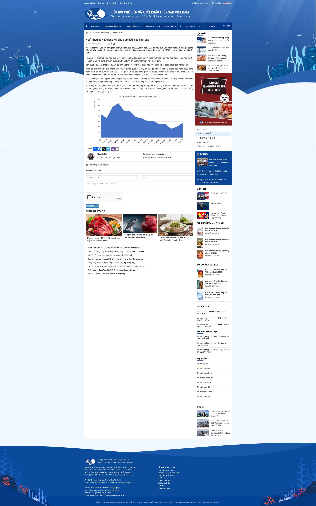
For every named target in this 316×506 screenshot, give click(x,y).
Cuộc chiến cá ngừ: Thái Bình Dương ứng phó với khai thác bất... (220, 422)
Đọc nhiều (201, 33)
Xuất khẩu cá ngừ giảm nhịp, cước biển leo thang (106, 274)
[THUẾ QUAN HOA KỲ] (203, 196)
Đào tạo (101, 3)
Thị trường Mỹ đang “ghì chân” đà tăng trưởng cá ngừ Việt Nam (112, 270)
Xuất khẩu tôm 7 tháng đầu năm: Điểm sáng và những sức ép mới (217, 58)
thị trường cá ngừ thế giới (99, 165)
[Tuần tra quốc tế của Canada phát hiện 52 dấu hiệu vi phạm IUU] (203, 432)
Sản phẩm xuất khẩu (112, 26)
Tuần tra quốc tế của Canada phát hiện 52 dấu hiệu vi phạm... (220, 432)
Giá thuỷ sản (203, 306)
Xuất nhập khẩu (204, 134)
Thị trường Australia (204, 373)
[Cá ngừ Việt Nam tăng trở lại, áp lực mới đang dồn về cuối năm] (140, 223)
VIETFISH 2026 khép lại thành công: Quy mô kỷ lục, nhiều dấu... (219, 162)
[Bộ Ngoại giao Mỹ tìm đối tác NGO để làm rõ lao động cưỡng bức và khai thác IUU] (203, 413)
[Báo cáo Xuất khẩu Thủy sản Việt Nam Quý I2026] (200, 284)
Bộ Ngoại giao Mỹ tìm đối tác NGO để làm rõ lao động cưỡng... (220, 413)
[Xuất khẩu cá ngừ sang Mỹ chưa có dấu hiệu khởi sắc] (139, 120)
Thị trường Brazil (203, 396)
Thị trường (202, 358)
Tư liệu (201, 26)
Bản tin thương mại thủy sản (210, 223)
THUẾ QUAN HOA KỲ (219, 193)
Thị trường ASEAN (204, 382)
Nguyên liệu (202, 129)
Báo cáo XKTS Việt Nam (207, 265)
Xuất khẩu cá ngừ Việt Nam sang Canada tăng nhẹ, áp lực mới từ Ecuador (116, 252)
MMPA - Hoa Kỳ (217, 203)
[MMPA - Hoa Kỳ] (203, 206)
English (229, 3)
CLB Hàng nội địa (126, 3)
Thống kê (148, 26)
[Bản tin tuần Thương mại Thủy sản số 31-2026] (200, 231)
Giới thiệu (95, 26)
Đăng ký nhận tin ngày (201, 3)
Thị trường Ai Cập (203, 368)
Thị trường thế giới (206, 138)
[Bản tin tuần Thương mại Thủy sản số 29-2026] (200, 254)
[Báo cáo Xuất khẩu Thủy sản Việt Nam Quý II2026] (200, 273)
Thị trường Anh (202, 364)
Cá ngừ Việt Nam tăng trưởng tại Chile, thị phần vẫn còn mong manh (114, 248)
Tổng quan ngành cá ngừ (209, 147)
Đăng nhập (217, 3)
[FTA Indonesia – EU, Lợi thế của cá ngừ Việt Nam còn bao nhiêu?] (104, 225)
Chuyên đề (201, 189)
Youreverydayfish (90, 3)
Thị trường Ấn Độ (203, 387)
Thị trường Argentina (205, 378)
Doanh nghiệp (203, 142)
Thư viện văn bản (133, 26)
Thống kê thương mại (207, 331)
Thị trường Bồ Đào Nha (205, 392)
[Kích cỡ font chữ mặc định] (111, 44)
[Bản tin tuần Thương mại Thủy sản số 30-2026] (200, 243)
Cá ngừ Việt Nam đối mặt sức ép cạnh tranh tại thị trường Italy (111, 263)
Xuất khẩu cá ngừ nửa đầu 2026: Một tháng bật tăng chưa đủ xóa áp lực (115, 259)
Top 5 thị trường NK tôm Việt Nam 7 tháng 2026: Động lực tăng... (218, 68)
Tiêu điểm (204, 154)
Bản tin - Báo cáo (186, 26)
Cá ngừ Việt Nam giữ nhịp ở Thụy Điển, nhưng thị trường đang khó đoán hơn (116, 266)
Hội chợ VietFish (111, 3)
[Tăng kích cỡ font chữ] (114, 44)
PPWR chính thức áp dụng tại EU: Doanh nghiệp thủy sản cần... (218, 40)
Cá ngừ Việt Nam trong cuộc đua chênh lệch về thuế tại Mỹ (110, 255)
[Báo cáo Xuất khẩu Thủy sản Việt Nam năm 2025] (200, 296)
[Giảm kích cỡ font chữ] (109, 44)
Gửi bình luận (93, 206)
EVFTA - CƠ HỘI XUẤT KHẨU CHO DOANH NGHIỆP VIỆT (219, 215)
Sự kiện (212, 26)
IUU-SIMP (201, 407)
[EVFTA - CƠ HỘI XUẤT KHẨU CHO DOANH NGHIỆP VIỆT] (203, 215)
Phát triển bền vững (165, 26)
